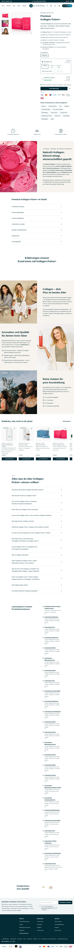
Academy (57, 927)
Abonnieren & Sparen (49, 77)
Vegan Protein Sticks (40, 444)
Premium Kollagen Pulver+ (59, 444)
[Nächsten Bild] (5, 33)
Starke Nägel (66, 115)
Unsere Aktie (19, 938)
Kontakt (21, 924)
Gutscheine (39, 924)
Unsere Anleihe (13, 938)
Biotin (52, 119)
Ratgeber (39, 927)
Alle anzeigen (66, 421)
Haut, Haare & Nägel (58, 109)
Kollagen (67, 106)
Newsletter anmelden (65, 902)
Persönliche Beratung (24, 921)
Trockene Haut (63, 112)
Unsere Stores (40, 930)
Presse (24, 938)
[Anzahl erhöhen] (61, 71)
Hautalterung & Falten (47, 115)
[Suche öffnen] (47, 6)
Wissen (24, 5)
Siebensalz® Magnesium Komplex (7, 445)
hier (63, 184)
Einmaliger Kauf (48, 61)
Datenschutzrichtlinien (46, 908)
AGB (50, 906)
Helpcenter (21, 930)
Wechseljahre (45, 112)
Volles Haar (57, 115)
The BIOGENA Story (59, 924)
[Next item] (70, 439)
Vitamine (44, 106)
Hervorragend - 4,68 (7, 1)
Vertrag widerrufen (23, 933)
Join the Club (40, 921)
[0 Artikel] (59, 6)
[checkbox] (40, 906)
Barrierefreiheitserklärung (63, 938)
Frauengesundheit (46, 109)
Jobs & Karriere (58, 921)
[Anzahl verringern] (54, 71)
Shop (3, 5)
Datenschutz (29, 938)
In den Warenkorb (54, 88)
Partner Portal (58, 930)
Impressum (35, 938)
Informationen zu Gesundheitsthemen (49, 938)
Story (19, 5)
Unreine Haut (54, 112)
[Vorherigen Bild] (27, 33)
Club (14, 5)
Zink (60, 106)
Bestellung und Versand (24, 927)
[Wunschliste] (55, 6)
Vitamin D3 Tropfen (23, 444)
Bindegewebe (45, 119)
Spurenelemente (52, 106)
